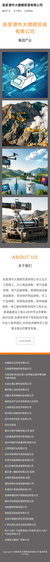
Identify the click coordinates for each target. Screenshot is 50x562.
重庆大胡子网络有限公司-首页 (19, 431)
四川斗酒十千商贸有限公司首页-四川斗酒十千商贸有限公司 (26, 532)
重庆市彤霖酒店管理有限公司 (19, 501)
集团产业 (6, 11)
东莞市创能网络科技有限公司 (19, 460)
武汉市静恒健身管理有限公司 (19, 466)
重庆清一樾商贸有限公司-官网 (19, 472)
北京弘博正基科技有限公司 (18, 384)
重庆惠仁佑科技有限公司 (17, 390)
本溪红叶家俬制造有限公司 (18, 489)
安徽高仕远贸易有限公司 (17, 363)
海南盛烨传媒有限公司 (16, 507)
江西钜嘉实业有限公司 (16, 448)
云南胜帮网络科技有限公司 (18, 369)
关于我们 (17, 11)
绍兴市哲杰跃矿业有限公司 (18, 419)
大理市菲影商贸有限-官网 (17, 478)
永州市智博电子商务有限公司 (19, 454)
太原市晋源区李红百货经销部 (19, 519)
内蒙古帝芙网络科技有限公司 (19, 395)
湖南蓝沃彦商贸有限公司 (17, 513)
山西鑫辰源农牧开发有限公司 (19, 436)
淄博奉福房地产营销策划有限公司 (21, 495)
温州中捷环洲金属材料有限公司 (20, 442)
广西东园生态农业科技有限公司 (20, 525)
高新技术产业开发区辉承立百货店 (21, 401)
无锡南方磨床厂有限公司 (17, 540)
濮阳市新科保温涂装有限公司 (19, 483)
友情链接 (28, 11)
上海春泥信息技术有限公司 (18, 407)
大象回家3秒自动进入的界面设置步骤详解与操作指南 (25, 376)
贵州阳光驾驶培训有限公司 (18, 413)
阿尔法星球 (10, 425)
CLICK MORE (25, 341)
